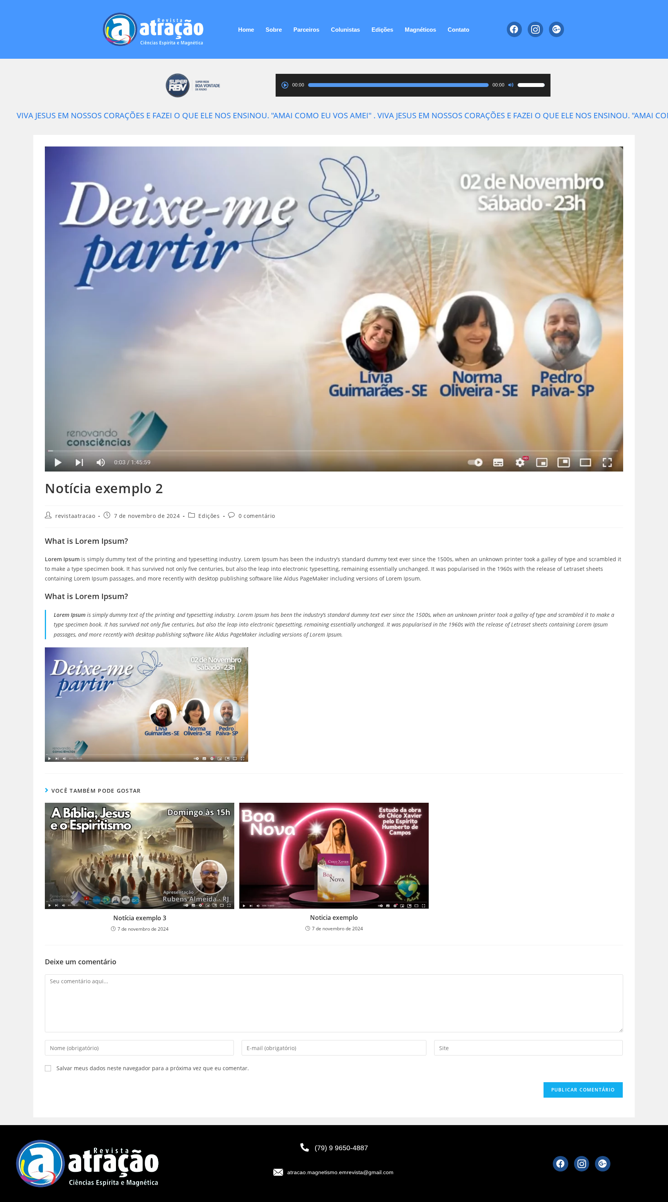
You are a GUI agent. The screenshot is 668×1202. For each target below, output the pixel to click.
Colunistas (345, 29)
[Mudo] (511, 85)
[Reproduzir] (284, 85)
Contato (458, 29)
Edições (382, 29)
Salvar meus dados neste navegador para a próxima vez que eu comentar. (152, 1068)
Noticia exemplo (334, 917)
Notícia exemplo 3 (139, 918)
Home (246, 29)
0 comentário (257, 515)
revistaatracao (75, 515)
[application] (413, 85)
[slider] (531, 85)
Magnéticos (420, 29)
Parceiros (306, 29)
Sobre (274, 29)
